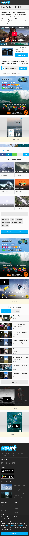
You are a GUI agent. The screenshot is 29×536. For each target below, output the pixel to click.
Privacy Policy (21, 525)
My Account (4, 505)
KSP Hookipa (19, 219)
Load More (14, 214)
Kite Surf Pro (6, 219)
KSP (13, 219)
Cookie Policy (10, 525)
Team (16, 512)
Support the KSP (20, 188)
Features (4, 175)
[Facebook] (2, 464)
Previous (8, 231)
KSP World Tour (6, 222)
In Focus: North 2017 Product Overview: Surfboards (7, 171)
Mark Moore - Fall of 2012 (22, 205)
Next (20, 231)
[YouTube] (13, 464)
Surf (21, 222)
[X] (6, 464)
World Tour (5, 225)
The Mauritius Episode (7, 205)
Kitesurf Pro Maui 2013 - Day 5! (22, 171)
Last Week (16, 311)
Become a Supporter (4, 510)
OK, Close (14, 533)
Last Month (6, 311)
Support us (22, 68)
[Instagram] (10, 464)
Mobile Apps (18, 508)
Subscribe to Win (21, 55)
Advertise (17, 505)
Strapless (15, 222)
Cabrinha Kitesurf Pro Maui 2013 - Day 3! (7, 188)
